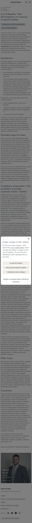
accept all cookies (16, 263)
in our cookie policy (17, 248)
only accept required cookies (16, 267)
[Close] (28, 238)
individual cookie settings (16, 272)
